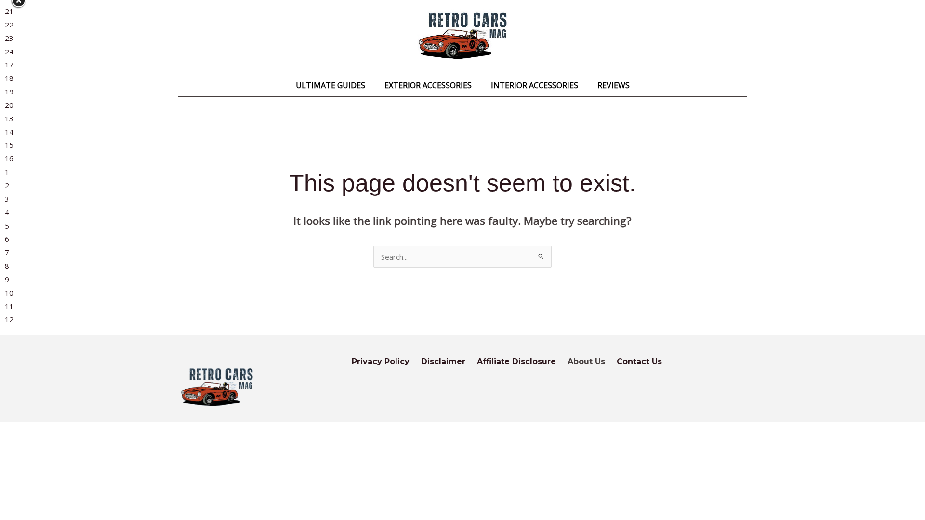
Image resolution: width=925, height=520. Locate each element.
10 (9, 293)
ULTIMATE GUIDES (330, 85)
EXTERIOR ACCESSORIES (428, 85)
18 (9, 78)
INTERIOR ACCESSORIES (534, 85)
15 (9, 145)
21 (9, 11)
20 (9, 105)
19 (9, 91)
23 (9, 38)
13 (9, 118)
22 (9, 24)
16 (9, 158)
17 (9, 64)
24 (9, 51)
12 (9, 319)
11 (9, 306)
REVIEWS (613, 85)
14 (9, 132)
